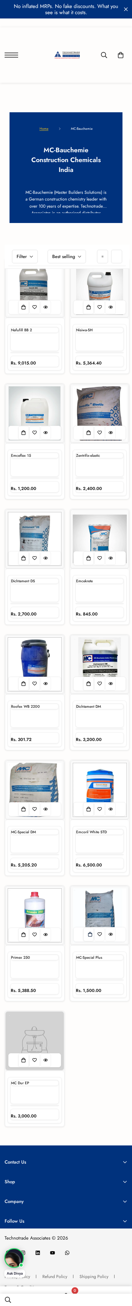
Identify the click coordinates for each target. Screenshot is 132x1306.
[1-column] (102, 256)
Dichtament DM (88, 706)
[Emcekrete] (99, 538)
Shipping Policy (94, 1276)
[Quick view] (46, 307)
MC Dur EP (20, 1083)
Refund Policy (54, 1276)
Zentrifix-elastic (88, 455)
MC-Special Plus (89, 957)
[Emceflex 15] (34, 413)
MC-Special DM (23, 832)
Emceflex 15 (21, 455)
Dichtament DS (23, 581)
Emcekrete (84, 581)
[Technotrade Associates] (66, 55)
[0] (120, 55)
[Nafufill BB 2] (34, 287)
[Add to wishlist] (34, 307)
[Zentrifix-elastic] (99, 413)
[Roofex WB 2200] (34, 664)
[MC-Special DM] (34, 789)
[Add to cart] (89, 934)
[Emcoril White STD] (99, 789)
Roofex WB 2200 (25, 706)
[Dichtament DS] (34, 538)
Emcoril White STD (91, 832)
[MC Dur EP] (34, 1040)
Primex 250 (20, 957)
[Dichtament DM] (99, 664)
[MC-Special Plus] (99, 915)
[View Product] (23, 307)
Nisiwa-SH (84, 330)
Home (44, 128)
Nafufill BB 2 (21, 330)
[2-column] (116, 256)
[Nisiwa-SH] (99, 287)
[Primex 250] (34, 915)
